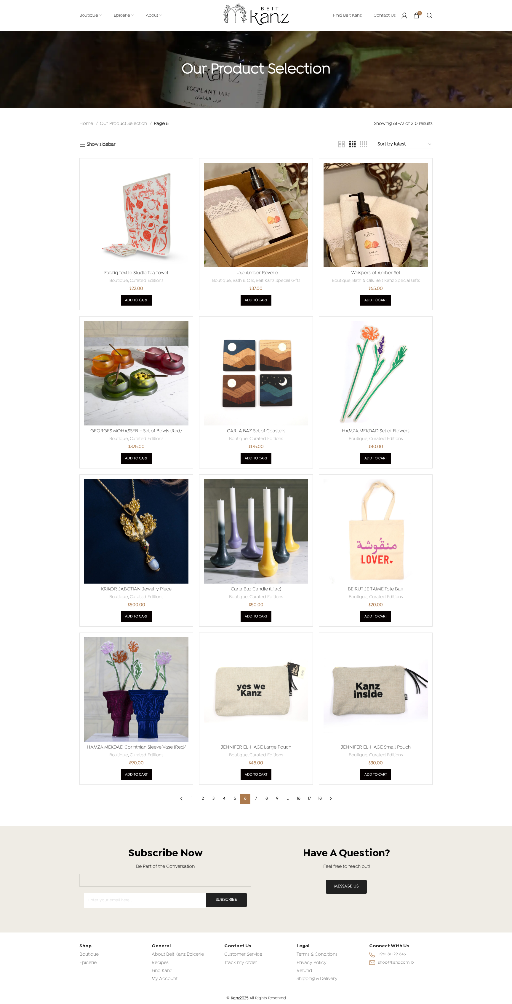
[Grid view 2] (341, 144)
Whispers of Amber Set (375, 273)
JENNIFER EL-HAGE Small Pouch (376, 747)
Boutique (118, 280)
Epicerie (88, 963)
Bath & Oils (243, 280)
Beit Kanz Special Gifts (278, 280)
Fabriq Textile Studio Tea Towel (136, 273)
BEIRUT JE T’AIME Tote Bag (376, 589)
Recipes (160, 963)
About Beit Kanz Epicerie (178, 954)
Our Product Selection (124, 124)
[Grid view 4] (363, 144)
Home (86, 124)
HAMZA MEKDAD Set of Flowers (375, 431)
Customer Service (243, 954)
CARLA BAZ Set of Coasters (256, 431)
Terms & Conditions (317, 954)
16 (298, 798)
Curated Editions (146, 280)
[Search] (430, 15)
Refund (304, 971)
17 (309, 798)
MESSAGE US (346, 886)
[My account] (404, 15)
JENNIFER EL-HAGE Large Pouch (256, 747)
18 (320, 798)
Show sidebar (101, 144)
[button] (136, 300)
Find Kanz (162, 971)
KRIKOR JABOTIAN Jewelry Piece (136, 589)
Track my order (240, 963)
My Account (164, 979)
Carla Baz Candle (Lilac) (256, 589)
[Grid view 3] (352, 144)
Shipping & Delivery (317, 979)
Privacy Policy (312, 963)
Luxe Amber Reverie (256, 273)
